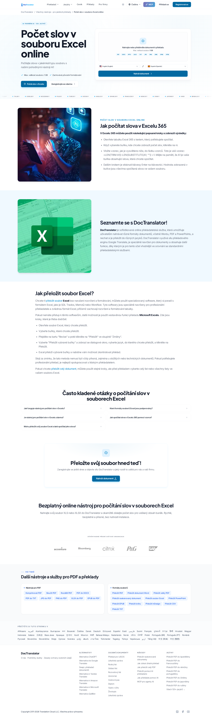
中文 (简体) (163, 639)
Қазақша (60, 635)
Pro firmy (103, 4)
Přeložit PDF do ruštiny (176, 685)
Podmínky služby (34, 658)
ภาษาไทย (94, 639)
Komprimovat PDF (34, 593)
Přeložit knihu (135, 604)
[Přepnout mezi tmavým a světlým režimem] (123, 4)
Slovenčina (32, 639)
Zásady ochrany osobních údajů (58, 658)
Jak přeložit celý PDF (146, 667)
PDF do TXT (31, 598)
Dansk (88, 631)
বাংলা (63, 631)
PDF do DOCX (83, 593)
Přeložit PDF (117, 593)
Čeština (80, 631)
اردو (143, 639)
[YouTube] (188, 711)
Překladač (51, 4)
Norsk (126, 635)
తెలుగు (85, 639)
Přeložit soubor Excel (154, 598)
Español (116, 631)
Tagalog (116, 639)
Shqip (53, 639)
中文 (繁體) (175, 639)
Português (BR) (158, 635)
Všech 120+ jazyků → (175, 689)
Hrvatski (178, 631)
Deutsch (97, 631)
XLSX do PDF (77, 598)
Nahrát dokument (105, 478)
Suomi (139, 631)
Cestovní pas (113, 680)
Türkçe (125, 639)
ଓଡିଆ (133, 635)
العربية (30, 631)
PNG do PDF (61, 598)
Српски (62, 639)
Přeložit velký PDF (161, 593)
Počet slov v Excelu (35, 84)
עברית (164, 631)
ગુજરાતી (157, 631)
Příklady (90, 4)
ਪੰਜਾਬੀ (140, 635)
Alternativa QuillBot (87, 694)
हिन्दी (171, 631)
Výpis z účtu (113, 688)
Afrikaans (22, 631)
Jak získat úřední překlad (148, 663)
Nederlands (116, 635)
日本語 (40, 635)
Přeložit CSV (170, 604)
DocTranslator (30, 653)
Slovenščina (44, 639)
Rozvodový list (114, 672)
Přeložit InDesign (153, 604)
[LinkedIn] (177, 711)
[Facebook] (183, 711)
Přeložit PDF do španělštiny (178, 657)
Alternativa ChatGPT (88, 657)
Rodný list (112, 664)
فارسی (132, 631)
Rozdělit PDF (66, 593)
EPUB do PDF (93, 598)
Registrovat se (182, 4)
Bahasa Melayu (102, 635)
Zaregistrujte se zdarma (61, 84)
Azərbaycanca (42, 631)
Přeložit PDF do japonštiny (177, 681)
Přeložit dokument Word (138, 593)
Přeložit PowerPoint (177, 598)
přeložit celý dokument (63, 368)
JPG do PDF (46, 598)
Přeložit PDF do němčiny (177, 667)
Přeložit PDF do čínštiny (176, 678)
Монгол (84, 635)
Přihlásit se (164, 4)
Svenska (71, 639)
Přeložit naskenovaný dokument (126, 598)
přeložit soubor (57, 300)
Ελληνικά (107, 631)
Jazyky (66, 4)
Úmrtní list (112, 676)
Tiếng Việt (152, 639)
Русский (21, 639)
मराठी (92, 635)
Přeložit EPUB (118, 604)
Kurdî (76, 635)
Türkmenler (105, 639)
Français (147, 631)
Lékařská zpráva (115, 660)
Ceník (79, 4)
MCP (151, 4)
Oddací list (112, 668)
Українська (135, 639)
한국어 (69, 635)
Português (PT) (173, 635)
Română (185, 635)
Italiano (31, 635)
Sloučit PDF (51, 593)
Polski (147, 635)
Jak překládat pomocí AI (147, 678)
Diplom (111, 684)
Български (55, 631)
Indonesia (22, 635)
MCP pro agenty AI (145, 681)
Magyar (188, 631)
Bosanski (71, 631)
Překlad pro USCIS (116, 657)
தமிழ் (79, 639)
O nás (23, 658)
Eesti (124, 631)
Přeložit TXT (117, 609)
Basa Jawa (49, 635)
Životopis (112, 691)
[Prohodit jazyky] (143, 66)
